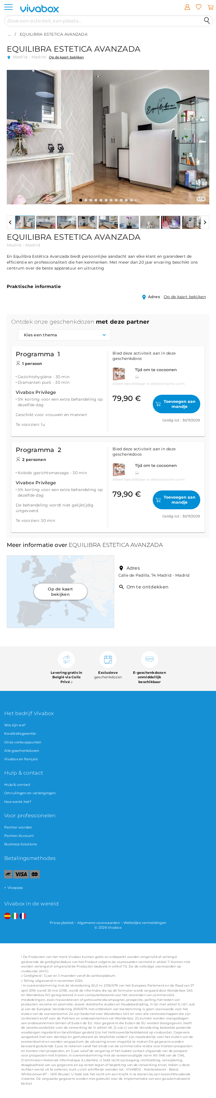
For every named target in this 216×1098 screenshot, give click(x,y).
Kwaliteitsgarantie (20, 733)
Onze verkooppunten (23, 742)
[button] (14, 133)
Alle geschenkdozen (21, 750)
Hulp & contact (17, 784)
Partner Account (19, 836)
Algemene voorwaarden (98, 923)
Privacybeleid (61, 923)
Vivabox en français (21, 759)
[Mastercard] (35, 877)
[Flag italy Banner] (15, 916)
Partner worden (18, 827)
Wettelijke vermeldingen (144, 923)
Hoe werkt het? (18, 802)
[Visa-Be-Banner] (21, 877)
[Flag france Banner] (23, 916)
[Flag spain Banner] (7, 916)
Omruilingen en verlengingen (30, 793)
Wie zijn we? (15, 725)
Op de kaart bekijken (66, 57)
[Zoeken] (207, 20)
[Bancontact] (8, 877)
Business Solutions (20, 844)
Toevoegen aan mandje (179, 404)
